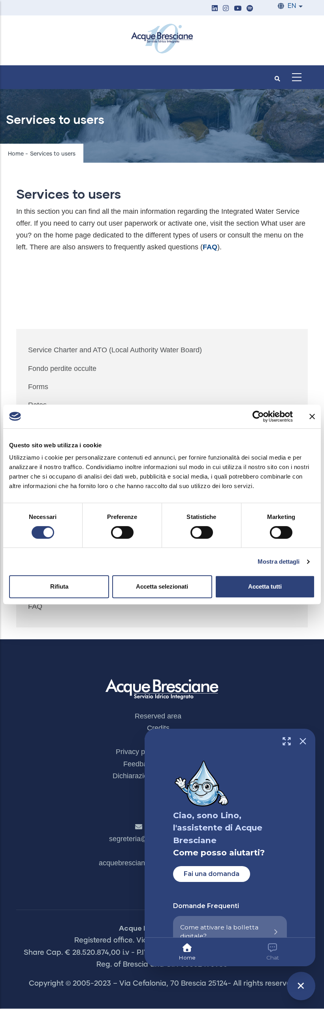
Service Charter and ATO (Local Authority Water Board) (115, 350)
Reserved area (158, 716)
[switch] (122, 532)
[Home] (162, 38)
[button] (214, 9)
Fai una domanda (211, 874)
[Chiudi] (303, 741)
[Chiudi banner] (312, 416)
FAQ (35, 606)
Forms (38, 387)
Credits (158, 728)
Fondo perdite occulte (62, 368)
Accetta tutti (265, 586)
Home (16, 154)
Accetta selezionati (162, 586)
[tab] (187, 952)
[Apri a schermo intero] (286, 741)
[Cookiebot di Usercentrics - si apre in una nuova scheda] (258, 416)
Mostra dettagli (279, 561)
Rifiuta (59, 586)
